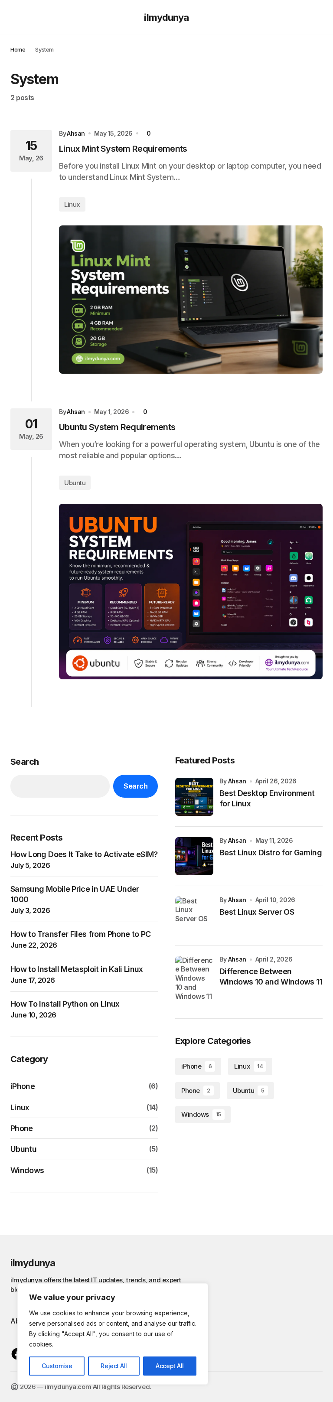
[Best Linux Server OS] (194, 916)
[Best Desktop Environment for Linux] (194, 797)
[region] (112, 1334)
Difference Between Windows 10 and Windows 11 (271, 976)
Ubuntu (74, 483)
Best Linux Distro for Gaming (270, 852)
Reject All (114, 1365)
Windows (27, 1170)
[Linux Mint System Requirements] (191, 299)
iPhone (22, 1086)
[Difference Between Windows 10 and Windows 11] (194, 978)
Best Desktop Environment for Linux (266, 798)
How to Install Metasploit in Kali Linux (76, 969)
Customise (57, 1365)
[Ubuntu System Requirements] (191, 591)
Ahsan (237, 781)
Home (17, 49)
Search (24, 761)
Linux (72, 204)
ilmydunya (166, 17)
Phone (21, 1128)
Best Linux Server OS (256, 911)
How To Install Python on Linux (65, 1003)
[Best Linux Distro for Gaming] (194, 856)
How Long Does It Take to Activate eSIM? (84, 854)
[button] (14, 17)
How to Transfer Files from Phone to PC (80, 934)
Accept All (170, 1365)
